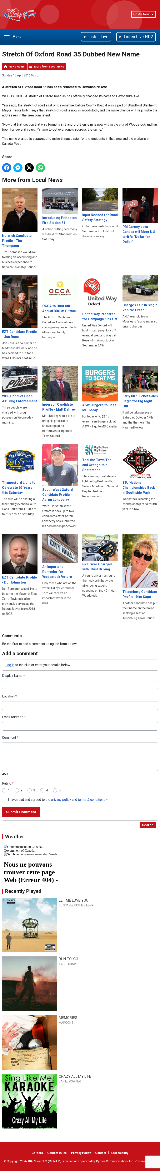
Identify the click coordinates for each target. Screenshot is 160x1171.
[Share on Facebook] (6, 167)
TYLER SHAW (67, 964)
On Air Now (141, 14)
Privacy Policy (81, 1153)
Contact (100, 1153)
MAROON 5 (66, 1022)
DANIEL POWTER (70, 1081)
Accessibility (119, 1153)
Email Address (14, 717)
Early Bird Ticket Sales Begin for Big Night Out (140, 401)
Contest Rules (57, 1153)
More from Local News (49, 66)
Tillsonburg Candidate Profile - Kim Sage (139, 594)
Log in (9, 665)
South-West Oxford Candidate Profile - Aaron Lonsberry (57, 495)
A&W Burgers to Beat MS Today (99, 407)
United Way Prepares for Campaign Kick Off (100, 316)
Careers (37, 1153)
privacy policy (61, 800)
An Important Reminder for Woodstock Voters (57, 572)
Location (9, 696)
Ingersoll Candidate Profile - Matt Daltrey (59, 406)
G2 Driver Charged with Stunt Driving (97, 566)
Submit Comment (21, 812)
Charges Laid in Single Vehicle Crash (140, 307)
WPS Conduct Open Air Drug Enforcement (19, 398)
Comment (10, 738)
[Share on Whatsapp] (40, 167)
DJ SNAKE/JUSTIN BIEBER (76, 905)
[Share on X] (29, 167)
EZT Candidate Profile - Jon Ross (19, 334)
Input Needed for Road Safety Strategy (100, 217)
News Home (17, 66)
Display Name (13, 676)
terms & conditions (91, 800)
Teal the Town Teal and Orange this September (97, 465)
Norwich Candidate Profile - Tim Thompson (17, 241)
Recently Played (23, 891)
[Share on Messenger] (17, 167)
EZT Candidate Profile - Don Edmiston (19, 579)
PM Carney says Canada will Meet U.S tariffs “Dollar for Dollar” (138, 234)
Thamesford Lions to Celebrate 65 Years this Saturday (18, 488)
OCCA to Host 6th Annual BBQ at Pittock (59, 308)
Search (147, 825)
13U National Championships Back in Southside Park (138, 488)
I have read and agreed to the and (58, 800)
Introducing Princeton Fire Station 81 (59, 220)
